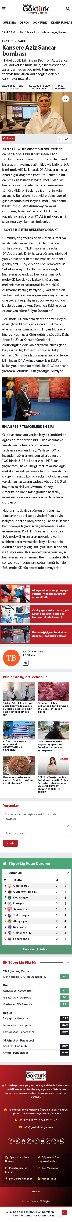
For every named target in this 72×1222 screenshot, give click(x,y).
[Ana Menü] (4, 9)
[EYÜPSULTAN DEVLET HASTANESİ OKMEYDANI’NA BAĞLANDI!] (19, 730)
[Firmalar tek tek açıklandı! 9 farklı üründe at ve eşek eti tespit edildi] (53, 691)
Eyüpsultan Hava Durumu (17, 1159)
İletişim (36, 1191)
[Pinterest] (23, 1141)
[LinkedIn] (36, 1141)
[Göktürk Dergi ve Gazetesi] (36, 9)
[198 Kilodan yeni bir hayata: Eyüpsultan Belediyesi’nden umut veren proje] (53, 730)
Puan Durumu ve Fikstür (16, 1170)
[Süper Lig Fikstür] (67, 962)
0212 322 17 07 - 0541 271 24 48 (38, 1120)
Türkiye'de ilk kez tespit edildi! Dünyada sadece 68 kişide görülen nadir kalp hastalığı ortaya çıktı (18, 709)
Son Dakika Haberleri (21, 1178)
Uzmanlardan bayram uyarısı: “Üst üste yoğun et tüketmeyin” (18, 780)
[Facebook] (11, 1141)
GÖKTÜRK (40, 22)
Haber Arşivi (49, 1178)
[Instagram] (30, 1141)
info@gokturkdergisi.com (38, 1127)
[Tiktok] (49, 1141)
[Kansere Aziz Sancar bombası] (36, 113)
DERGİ (24, 22)
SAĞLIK (22, 41)
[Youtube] (42, 1141)
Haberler (7, 41)
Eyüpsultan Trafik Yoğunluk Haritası (49, 1159)
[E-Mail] (25, 663)
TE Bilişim (29, 655)
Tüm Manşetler (50, 1168)
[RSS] (61, 1141)
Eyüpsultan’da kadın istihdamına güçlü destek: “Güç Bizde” (36, 32)
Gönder (10, 843)
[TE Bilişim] (11, 657)
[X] (17, 1141)
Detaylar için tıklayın (36, 949)
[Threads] (55, 1141)
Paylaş (10, 138)
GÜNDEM (9, 22)
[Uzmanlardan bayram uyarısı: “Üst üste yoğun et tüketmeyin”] (19, 765)
